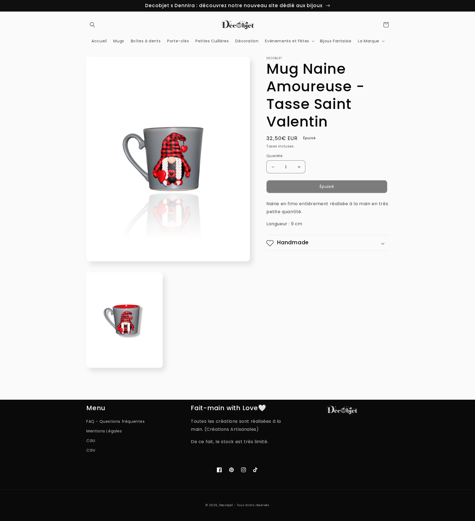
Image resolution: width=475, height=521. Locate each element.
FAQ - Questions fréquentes (115, 421)
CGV (90, 450)
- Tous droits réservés (251, 505)
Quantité (274, 156)
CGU (90, 440)
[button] (92, 25)
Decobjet (226, 505)
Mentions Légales (104, 431)
